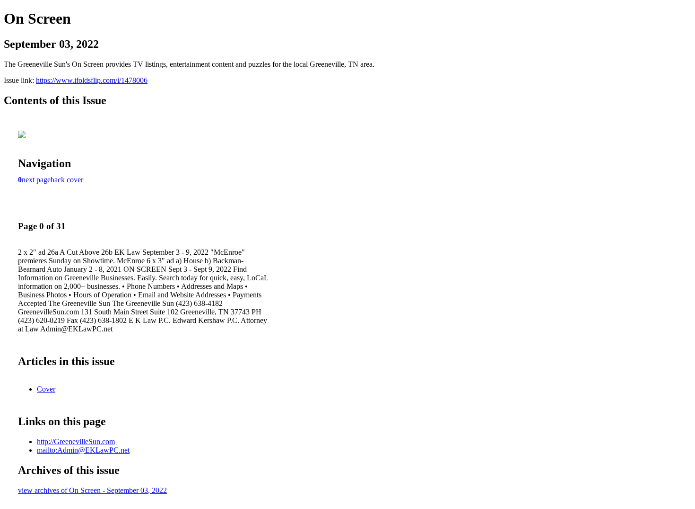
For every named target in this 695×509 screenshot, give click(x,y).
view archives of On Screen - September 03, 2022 (92, 490)
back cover (67, 180)
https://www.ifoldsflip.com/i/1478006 (92, 80)
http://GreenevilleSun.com (76, 442)
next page (36, 180)
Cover (46, 389)
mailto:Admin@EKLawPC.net (83, 450)
